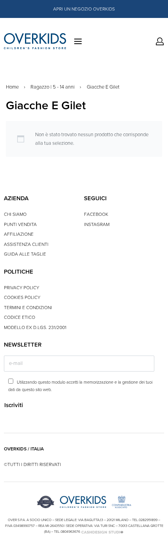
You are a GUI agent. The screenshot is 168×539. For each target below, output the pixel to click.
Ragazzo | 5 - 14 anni (52, 87)
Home (12, 87)
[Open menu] (78, 41)
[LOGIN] (159, 41)
